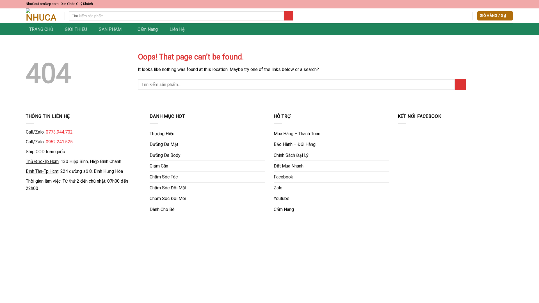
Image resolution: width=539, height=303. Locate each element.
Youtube (281, 198)
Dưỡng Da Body (165, 155)
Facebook (283, 177)
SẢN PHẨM (110, 29)
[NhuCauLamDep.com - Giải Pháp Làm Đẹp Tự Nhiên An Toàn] (41, 15)
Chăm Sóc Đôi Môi (168, 198)
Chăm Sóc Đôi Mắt (168, 187)
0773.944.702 (59, 132)
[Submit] (288, 16)
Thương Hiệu (162, 133)
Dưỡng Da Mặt (164, 144)
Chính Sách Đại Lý (291, 155)
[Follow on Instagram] (499, 4)
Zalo (278, 187)
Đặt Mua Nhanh (288, 166)
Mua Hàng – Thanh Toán (297, 133)
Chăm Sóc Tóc (164, 177)
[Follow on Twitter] (505, 4)
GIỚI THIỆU (76, 29)
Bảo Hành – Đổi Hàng (295, 144)
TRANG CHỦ (41, 29)
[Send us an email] (510, 4)
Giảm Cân (159, 166)
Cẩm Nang (148, 29)
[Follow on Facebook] (494, 4)
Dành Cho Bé (162, 209)
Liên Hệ (177, 29)
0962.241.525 (59, 141)
